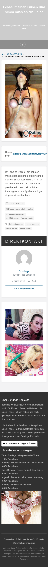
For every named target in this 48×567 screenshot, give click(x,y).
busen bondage (32, 224)
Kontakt (40, 539)
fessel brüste (11, 228)
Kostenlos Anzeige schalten (21, 443)
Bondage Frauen (13, 25)
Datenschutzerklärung (24, 543)
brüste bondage (16, 224)
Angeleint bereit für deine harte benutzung (22, 477)
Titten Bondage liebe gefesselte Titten (20, 455)
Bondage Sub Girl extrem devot (17, 484)
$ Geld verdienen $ (25, 539)
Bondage (24, 271)
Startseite (9, 539)
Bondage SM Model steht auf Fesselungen (22, 462)
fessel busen (25, 228)
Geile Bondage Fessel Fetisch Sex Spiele (22, 470)
